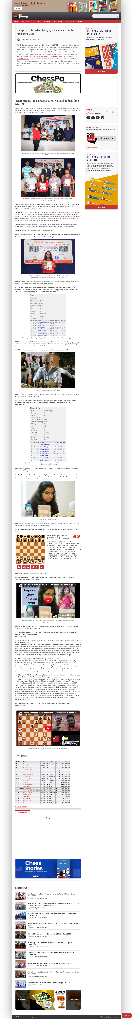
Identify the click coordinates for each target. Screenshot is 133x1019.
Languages (26, 21)
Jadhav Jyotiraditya (27, 784)
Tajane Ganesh (27, 794)
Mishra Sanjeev (27, 776)
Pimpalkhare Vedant (28, 768)
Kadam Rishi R (26, 766)
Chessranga (58, 21)
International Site (91, 147)
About (80, 21)
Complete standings (21, 807)
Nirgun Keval (26, 772)
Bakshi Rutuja (26, 763)
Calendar (47, 21)
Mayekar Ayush (27, 800)
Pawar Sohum (26, 782)
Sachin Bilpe (26, 802)
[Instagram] (102, 117)
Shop (37, 21)
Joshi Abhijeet (26, 796)
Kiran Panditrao (27, 788)
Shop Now (101, 71)
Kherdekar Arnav (27, 792)
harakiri (20, 697)
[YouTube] (93, 117)
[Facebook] (98, 117)
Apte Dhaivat (26, 798)
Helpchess (70, 21)
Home (16, 21)
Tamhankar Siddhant (28, 770)
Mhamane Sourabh (28, 778)
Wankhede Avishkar (28, 774)
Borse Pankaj (26, 786)
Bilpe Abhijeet (26, 780)
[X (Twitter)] (88, 117)
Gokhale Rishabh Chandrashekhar (31, 790)
